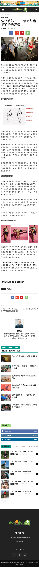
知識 (3, 17)
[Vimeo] (25, 555)
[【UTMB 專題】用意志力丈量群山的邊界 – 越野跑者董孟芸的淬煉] (5, 465)
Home (2, 14)
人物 (12, 454)
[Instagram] (20, 555)
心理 (3, 390)
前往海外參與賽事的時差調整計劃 (25, 356)
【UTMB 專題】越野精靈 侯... (21, 492)
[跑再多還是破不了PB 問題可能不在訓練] (6, 397)
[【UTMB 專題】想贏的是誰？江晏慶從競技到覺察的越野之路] (5, 474)
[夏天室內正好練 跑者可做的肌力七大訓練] (6, 368)
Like (35, 431)
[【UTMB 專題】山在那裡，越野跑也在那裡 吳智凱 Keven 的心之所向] (5, 484)
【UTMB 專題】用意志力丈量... (22, 462)
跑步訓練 (9, 289)
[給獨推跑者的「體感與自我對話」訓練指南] (6, 387)
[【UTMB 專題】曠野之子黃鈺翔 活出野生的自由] (5, 455)
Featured (23, 446)
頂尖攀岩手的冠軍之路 (30, 309)
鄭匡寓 (4, 28)
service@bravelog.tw (23, 537)
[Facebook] (14, 555)
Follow (34, 435)
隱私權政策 (19, 542)
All (17, 446)
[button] (36, 9)
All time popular (33, 446)
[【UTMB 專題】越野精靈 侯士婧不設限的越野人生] (5, 494)
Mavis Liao (17, 464)
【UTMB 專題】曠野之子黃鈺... (22, 452)
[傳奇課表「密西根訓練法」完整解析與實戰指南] (6, 407)
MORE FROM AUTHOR (11, 351)
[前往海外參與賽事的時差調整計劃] (6, 358)
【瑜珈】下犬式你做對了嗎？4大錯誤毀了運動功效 (9, 310)
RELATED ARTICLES (10, 348)
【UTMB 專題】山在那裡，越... (22, 482)
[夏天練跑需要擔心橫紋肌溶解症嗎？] (6, 378)
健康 (3, 361)
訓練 (6, 17)
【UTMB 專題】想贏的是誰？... (22, 472)
